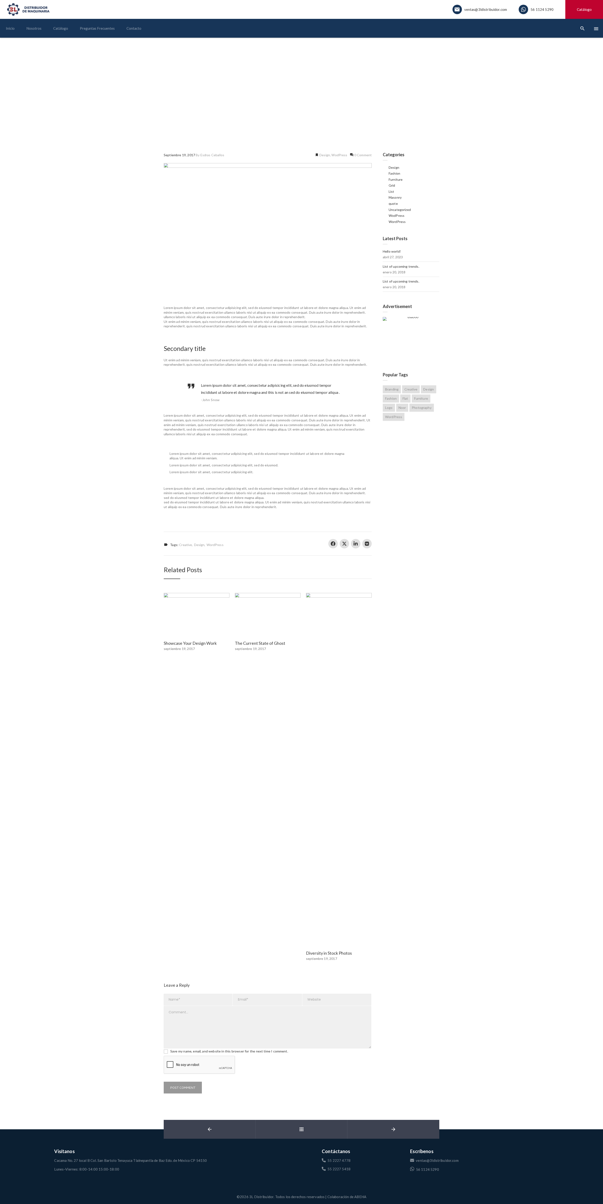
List (391, 191)
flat (405, 398)
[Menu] (596, 28)
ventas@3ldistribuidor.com (485, 9)
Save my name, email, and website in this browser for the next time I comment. (229, 1051)
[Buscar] (582, 28)
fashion (391, 398)
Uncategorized (400, 210)
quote (393, 203)
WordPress (215, 545)
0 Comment (363, 155)
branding (392, 389)
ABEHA (360, 1197)
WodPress (339, 155)
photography (422, 408)
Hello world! (392, 251)
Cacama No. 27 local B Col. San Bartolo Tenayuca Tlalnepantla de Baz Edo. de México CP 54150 (130, 1160)
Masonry (395, 197)
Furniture (396, 179)
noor (402, 408)
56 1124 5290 (542, 9)
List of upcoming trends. (401, 266)
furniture (421, 398)
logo (389, 408)
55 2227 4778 (338, 1160)
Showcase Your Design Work (190, 643)
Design (324, 155)
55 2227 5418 (338, 1169)
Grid (392, 185)
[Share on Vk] (367, 543)
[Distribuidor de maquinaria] (28, 9)
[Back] (301, 1129)
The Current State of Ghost (260, 643)
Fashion (394, 173)
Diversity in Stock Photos (329, 953)
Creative (185, 545)
